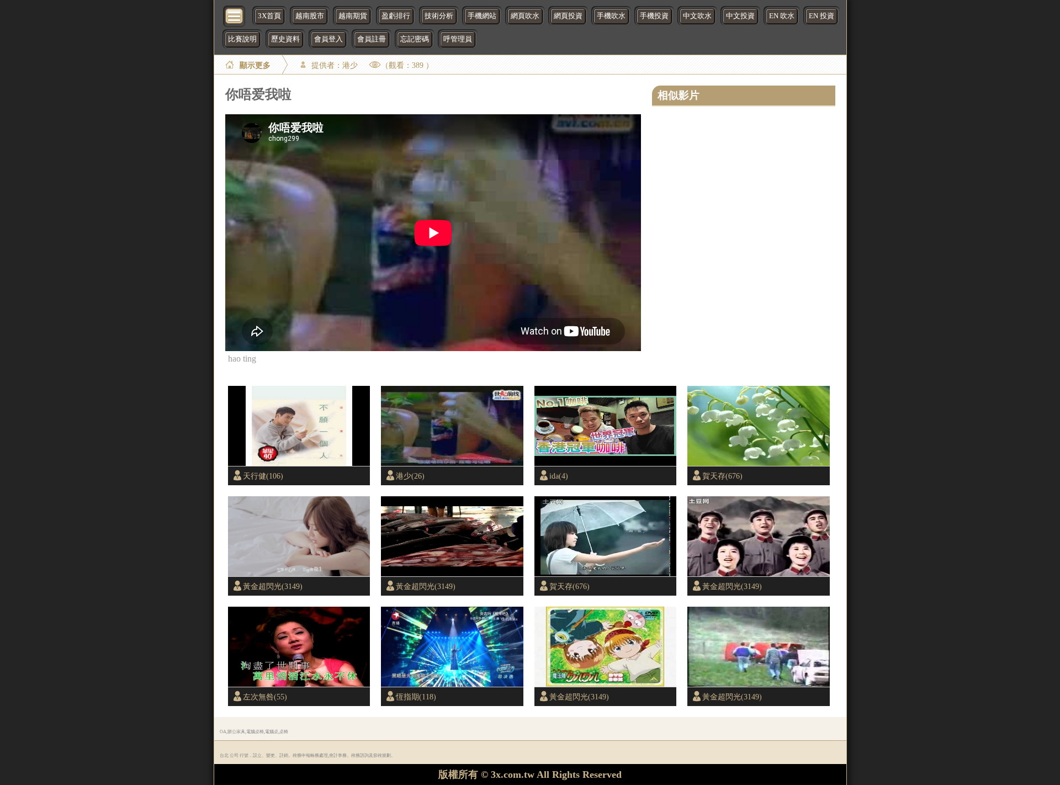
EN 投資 (821, 16)
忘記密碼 (414, 39)
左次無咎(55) (265, 696)
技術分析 (439, 16)
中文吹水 (697, 16)
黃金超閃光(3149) (273, 586)
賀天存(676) (722, 475)
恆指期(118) (416, 696)
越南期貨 (352, 16)
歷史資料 (285, 39)
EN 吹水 (781, 16)
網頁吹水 (525, 16)
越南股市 (309, 16)
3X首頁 (269, 16)
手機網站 (482, 16)
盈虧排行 (395, 16)
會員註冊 (371, 39)
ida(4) (558, 475)
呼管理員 (457, 39)
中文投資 (740, 16)
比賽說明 (242, 39)
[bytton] (234, 15)
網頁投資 (568, 16)
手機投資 (654, 16)
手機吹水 (611, 16)
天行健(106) (263, 475)
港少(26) (410, 475)
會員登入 (328, 39)
